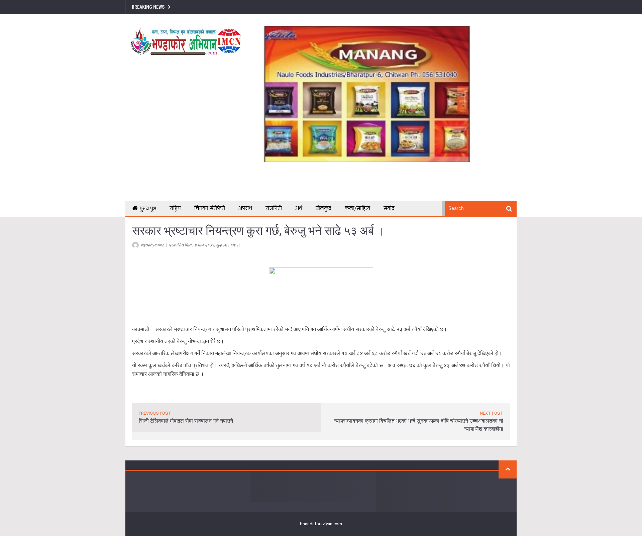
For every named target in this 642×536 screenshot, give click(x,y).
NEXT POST (491, 413)
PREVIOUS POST (155, 413)
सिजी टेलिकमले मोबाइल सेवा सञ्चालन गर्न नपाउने (186, 421)
